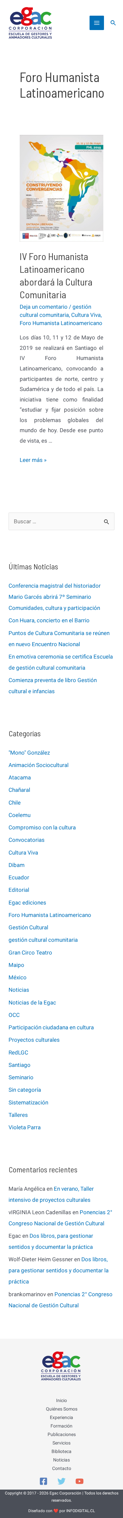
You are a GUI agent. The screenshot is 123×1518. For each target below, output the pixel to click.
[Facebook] (43, 1481)
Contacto (61, 1468)
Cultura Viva (86, 315)
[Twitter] (61, 1481)
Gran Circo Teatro (30, 952)
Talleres (18, 1115)
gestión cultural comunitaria (43, 940)
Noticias (19, 990)
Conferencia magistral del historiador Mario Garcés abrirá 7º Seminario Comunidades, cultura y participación (55, 596)
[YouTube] (79, 1481)
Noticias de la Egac (32, 1002)
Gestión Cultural (28, 927)
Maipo (16, 965)
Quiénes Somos (61, 1409)
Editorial (19, 890)
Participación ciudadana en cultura (51, 1027)
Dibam (17, 865)
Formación (61, 1425)
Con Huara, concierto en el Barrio (49, 620)
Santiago (20, 1065)
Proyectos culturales (34, 1039)
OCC (14, 1015)
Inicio (61, 1400)
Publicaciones (62, 1434)
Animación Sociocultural (39, 765)
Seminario (21, 1077)
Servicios (61, 1442)
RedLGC (18, 1052)
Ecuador (19, 877)
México (18, 977)
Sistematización (28, 1102)
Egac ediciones (27, 902)
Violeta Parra (25, 1127)
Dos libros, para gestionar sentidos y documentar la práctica (59, 1270)
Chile (15, 802)
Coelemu (20, 815)
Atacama (20, 777)
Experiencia (61, 1417)
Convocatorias (27, 840)
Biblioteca (61, 1451)
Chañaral (19, 790)
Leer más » (33, 460)
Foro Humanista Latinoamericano (61, 323)
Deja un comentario (44, 306)
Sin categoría (25, 1089)
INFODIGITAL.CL (80, 1511)
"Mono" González (29, 752)
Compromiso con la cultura (42, 827)
